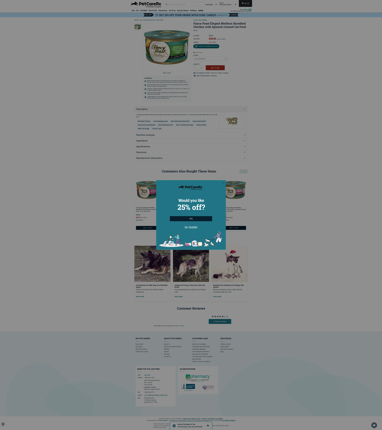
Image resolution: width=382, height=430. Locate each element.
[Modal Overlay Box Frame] (191, 215)
